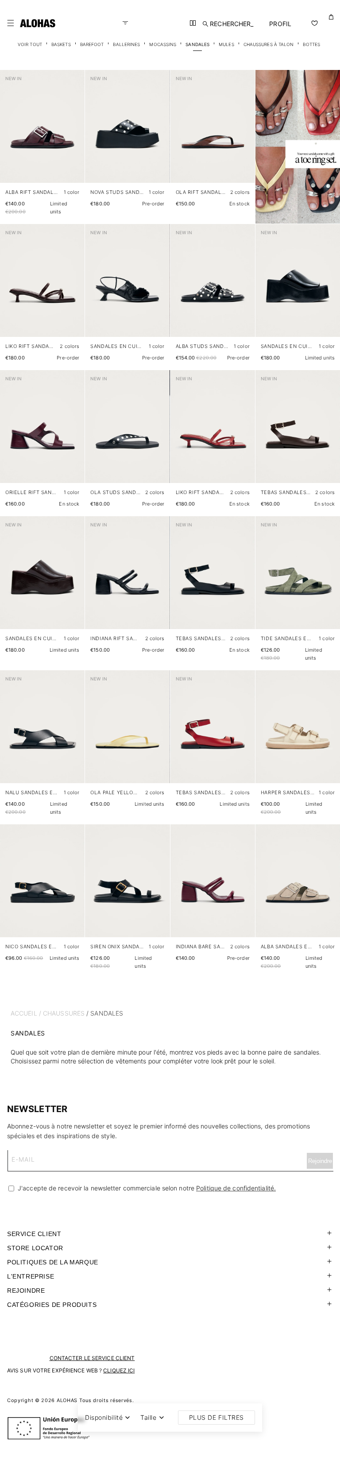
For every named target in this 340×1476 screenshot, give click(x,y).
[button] (10, 23)
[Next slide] (73, 134)
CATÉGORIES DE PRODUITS (52, 1304)
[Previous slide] (11, 134)
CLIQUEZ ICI (119, 1370)
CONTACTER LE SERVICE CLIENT (92, 1358)
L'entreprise (30, 1276)
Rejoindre (26, 1290)
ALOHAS (67, 1400)
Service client (34, 1233)
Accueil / (26, 1013)
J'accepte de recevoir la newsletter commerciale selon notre (146, 1188)
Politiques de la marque (52, 1262)
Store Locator (35, 1248)
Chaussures (64, 1013)
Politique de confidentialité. (236, 1188)
